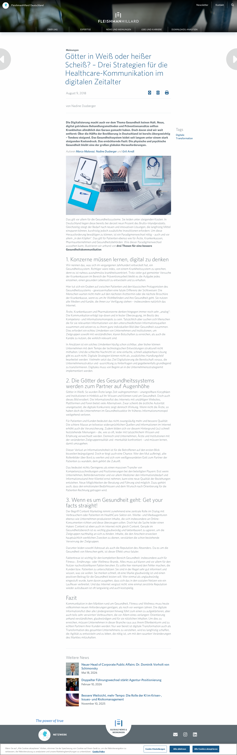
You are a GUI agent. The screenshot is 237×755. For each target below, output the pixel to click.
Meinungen (72, 49)
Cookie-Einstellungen (155, 749)
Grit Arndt (128, 151)
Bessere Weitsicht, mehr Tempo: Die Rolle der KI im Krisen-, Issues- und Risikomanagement (121, 697)
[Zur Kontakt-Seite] (175, 734)
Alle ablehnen (179, 749)
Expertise (85, 29)
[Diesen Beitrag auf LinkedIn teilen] (158, 92)
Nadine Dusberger (106, 151)
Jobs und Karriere (151, 29)
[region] (118, 749)
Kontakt (220, 4)
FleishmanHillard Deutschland (27, 5)
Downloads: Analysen (185, 29)
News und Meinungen (118, 29)
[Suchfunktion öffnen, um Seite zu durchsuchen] (232, 4)
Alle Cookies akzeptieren (205, 749)
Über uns (52, 29)
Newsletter (202, 4)
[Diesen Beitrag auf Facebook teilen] (149, 92)
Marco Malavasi (85, 151)
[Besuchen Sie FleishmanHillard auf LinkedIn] (195, 734)
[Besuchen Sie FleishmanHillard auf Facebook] (185, 734)
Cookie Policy (99, 751)
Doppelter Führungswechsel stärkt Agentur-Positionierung (121, 680)
